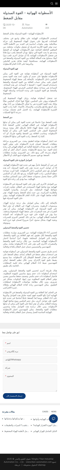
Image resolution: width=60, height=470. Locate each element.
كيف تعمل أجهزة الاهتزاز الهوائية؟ (45, 425)
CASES (45, 411)
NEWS (53, 411)
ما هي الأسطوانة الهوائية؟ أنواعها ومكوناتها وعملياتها (14, 418)
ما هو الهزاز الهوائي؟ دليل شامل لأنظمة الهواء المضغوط (16, 431)
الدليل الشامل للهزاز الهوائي (45, 431)
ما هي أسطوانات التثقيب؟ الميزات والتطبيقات (16, 425)
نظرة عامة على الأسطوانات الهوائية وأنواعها (45, 419)
